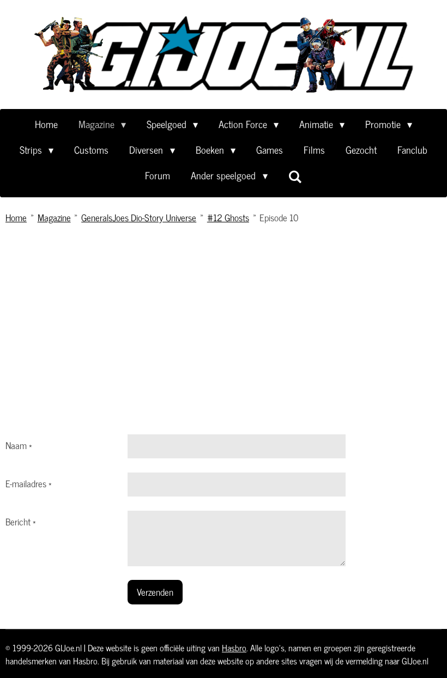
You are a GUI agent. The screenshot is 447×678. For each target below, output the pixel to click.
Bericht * (20, 521)
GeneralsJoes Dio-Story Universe (138, 217)
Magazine (54, 217)
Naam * (18, 445)
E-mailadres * (28, 483)
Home (16, 217)
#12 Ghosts (228, 217)
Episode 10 (278, 217)
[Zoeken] (295, 176)
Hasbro (234, 647)
